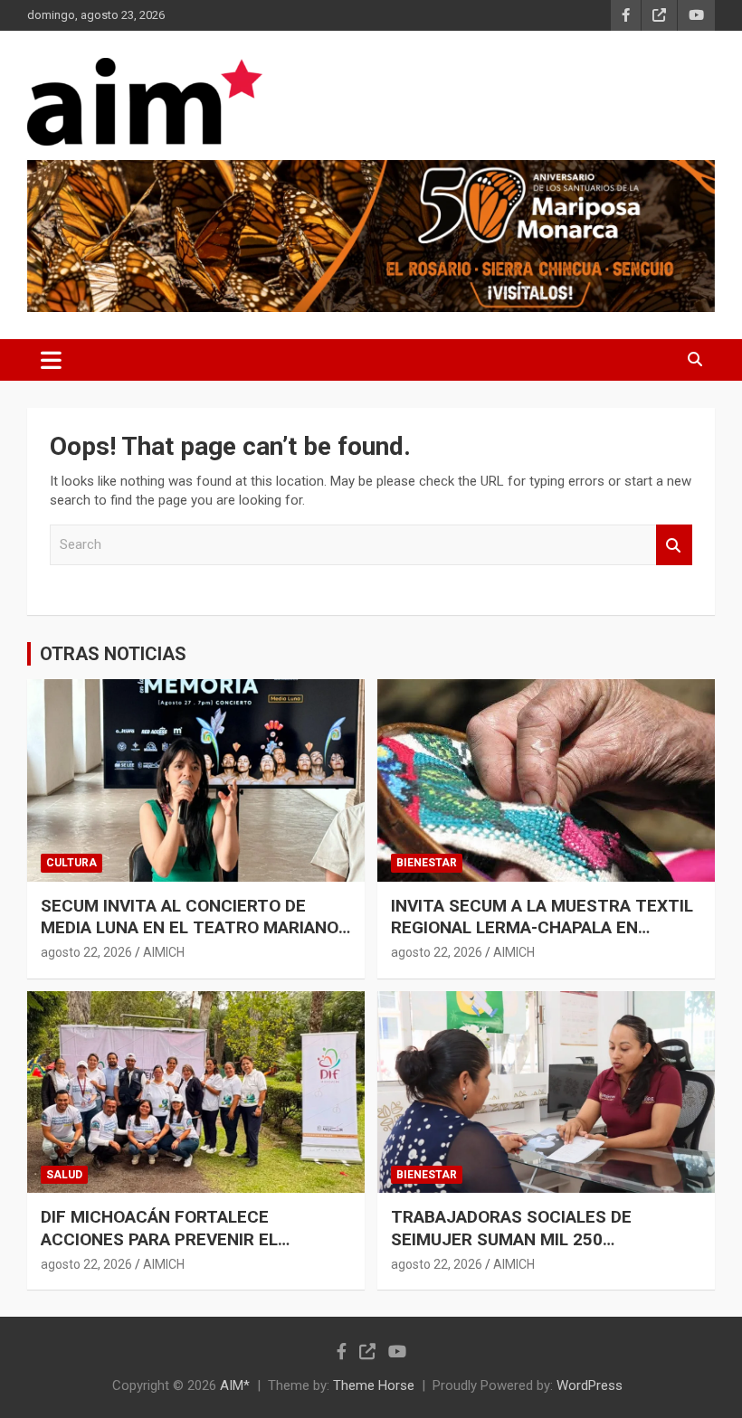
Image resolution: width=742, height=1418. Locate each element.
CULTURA (71, 862)
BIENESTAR (426, 862)
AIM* (235, 1385)
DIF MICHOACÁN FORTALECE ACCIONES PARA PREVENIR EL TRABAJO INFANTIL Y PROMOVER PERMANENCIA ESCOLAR (173, 1250)
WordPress (589, 1385)
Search (674, 545)
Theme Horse (373, 1385)
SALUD (64, 1174)
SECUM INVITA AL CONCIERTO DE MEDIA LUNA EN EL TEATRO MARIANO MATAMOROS (189, 927)
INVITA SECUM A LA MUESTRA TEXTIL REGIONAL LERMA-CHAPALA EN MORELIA (542, 927)
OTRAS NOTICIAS (113, 654)
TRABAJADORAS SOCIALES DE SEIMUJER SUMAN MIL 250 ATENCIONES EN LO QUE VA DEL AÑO (536, 1238)
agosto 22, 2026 (86, 952)
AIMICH (164, 952)
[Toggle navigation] (51, 360)
